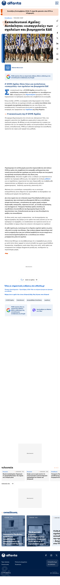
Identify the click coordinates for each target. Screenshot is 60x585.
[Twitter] (57, 38)
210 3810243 (51, 564)
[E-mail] (57, 59)
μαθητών (47, 179)
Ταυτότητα (18, 564)
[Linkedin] (57, 43)
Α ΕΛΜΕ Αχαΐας (10, 300)
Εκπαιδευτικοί (20, 300)
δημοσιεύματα (30, 94)
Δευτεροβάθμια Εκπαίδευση (34, 300)
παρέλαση (29, 109)
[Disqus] (30, 341)
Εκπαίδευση (8, 18)
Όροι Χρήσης (5, 562)
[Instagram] (51, 555)
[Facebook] (57, 33)
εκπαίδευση (10, 512)
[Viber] (57, 48)
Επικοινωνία (5, 564)
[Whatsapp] (57, 54)
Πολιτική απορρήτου (21, 562)
